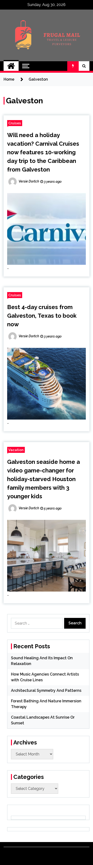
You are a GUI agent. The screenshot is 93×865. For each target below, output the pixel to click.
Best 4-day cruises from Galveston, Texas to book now (42, 316)
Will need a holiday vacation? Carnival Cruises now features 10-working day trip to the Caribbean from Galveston (43, 152)
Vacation (16, 450)
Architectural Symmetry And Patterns (46, 690)
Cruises (14, 123)
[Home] (11, 66)
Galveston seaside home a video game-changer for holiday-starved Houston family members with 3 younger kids (43, 479)
